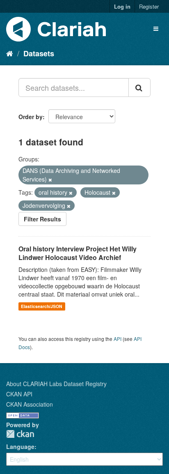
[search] (139, 87)
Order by (30, 117)
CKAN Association (29, 404)
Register (149, 6)
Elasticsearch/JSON (41, 306)
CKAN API (19, 394)
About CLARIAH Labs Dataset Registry (56, 384)
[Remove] (50, 179)
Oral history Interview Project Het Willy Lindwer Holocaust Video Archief (77, 253)
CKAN (20, 434)
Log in (122, 6)
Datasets (38, 53)
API (117, 338)
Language (20, 446)
